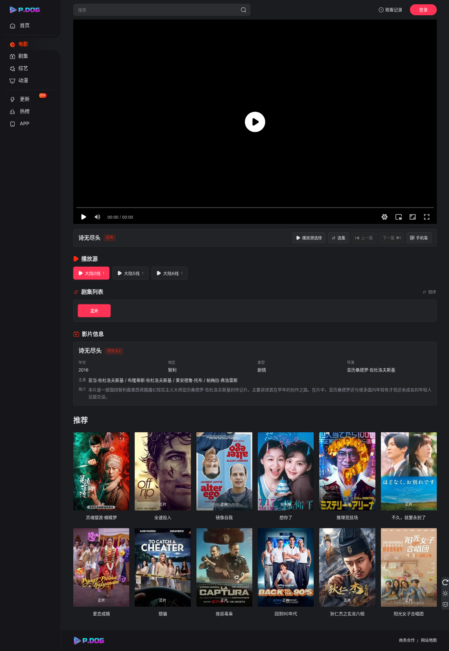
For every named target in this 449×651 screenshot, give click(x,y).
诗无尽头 (89, 238)
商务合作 (407, 640)
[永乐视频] (27, 9)
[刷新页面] (445, 582)
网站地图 (429, 640)
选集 (341, 237)
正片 (94, 310)
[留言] (445, 604)
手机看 (422, 237)
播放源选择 (312, 237)
